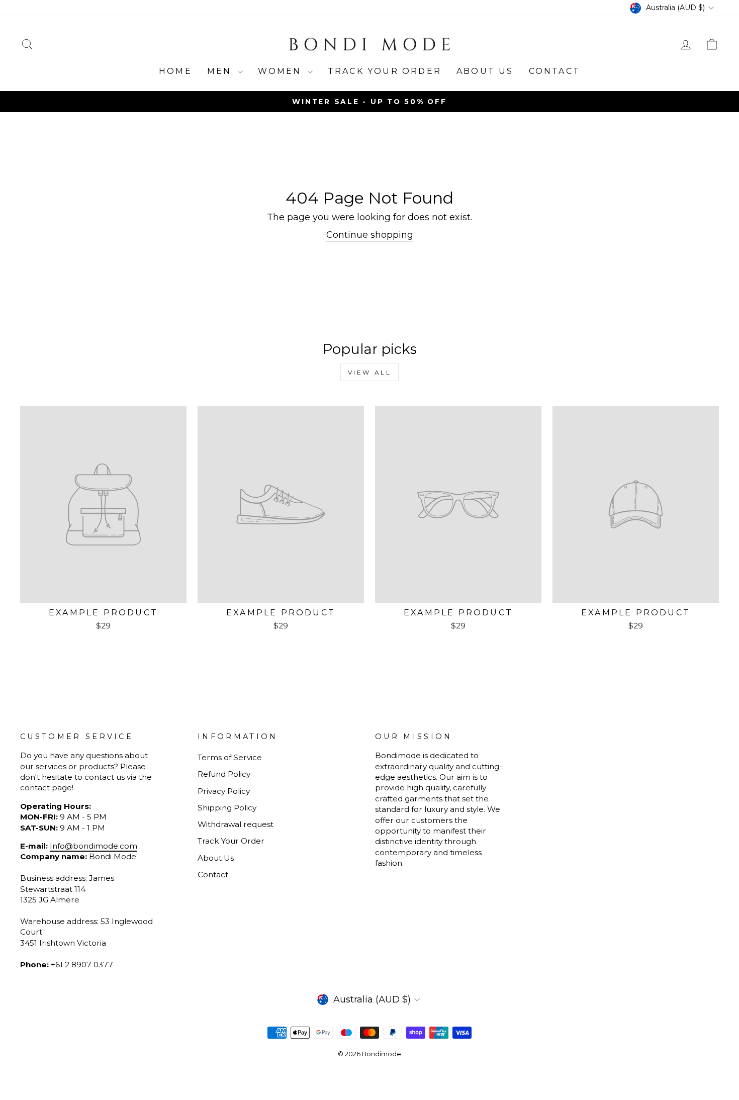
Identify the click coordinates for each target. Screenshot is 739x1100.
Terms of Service (230, 757)
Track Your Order (231, 841)
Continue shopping (369, 234)
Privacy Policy (224, 791)
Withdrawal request (235, 824)
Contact (554, 71)
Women (281, 71)
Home (175, 71)
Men (221, 71)
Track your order (384, 71)
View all (370, 372)
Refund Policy (224, 774)
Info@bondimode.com (93, 846)
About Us (485, 71)
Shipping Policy (227, 807)
